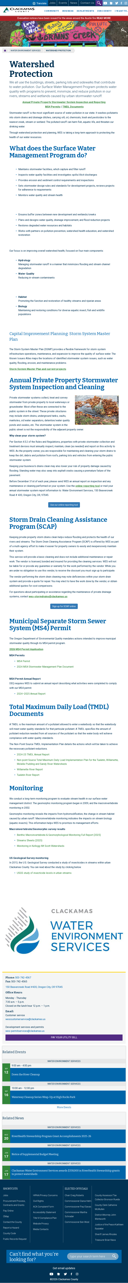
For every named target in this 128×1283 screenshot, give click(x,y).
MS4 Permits (52, 106)
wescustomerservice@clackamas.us (25, 1019)
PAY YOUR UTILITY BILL (64, 1037)
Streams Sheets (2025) (29, 840)
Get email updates (64, 1268)
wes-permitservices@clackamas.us (24, 1030)
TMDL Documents (73, 106)
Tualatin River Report (28, 774)
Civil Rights (38, 1201)
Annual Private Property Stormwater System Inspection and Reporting (64, 102)
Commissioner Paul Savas (78, 1206)
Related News (13, 1118)
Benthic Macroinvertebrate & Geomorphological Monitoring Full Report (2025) (59, 834)
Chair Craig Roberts (74, 1195)
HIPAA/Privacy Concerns (45, 1195)
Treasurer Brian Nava (105, 1240)
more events (64, 1107)
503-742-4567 (23, 977)
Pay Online (8, 1210)
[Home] (20, 9)
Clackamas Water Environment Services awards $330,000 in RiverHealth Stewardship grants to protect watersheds (66, 1172)
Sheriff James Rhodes (106, 1234)
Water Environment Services (26, 50)
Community (51, 11)
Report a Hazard (11, 1227)
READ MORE (104, 18)
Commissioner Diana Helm (78, 1201)
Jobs (52, 2)
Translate (41, 3)
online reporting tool (87, 485)
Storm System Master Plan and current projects (37, 369)
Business (68, 11)
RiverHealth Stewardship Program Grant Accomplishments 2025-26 (51, 1136)
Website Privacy (41, 1223)
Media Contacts (41, 1229)
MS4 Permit (23, 661)
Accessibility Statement (44, 1212)
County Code (9, 1233)
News (73, 2)
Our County (104, 11)
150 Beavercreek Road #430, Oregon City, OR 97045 (34, 986)
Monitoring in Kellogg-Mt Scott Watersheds (40, 845)
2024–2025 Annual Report (31, 693)
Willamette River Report (30, 769)
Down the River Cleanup (26, 1074)
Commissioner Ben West (77, 1222)
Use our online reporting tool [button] (64, 505)
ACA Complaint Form (43, 1206)
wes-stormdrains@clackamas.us (48, 596)
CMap (6, 1216)
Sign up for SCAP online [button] (64, 606)
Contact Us (87, 2)
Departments (85, 11)
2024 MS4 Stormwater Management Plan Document (45, 666)
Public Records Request (15, 1239)
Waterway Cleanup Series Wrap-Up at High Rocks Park (43, 1097)
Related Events (14, 1052)
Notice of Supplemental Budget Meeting (35, 1154)
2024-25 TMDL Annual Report (33, 754)
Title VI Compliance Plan (45, 1218)
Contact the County (12, 1222)
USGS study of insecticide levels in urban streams (44, 872)
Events (63, 2)
